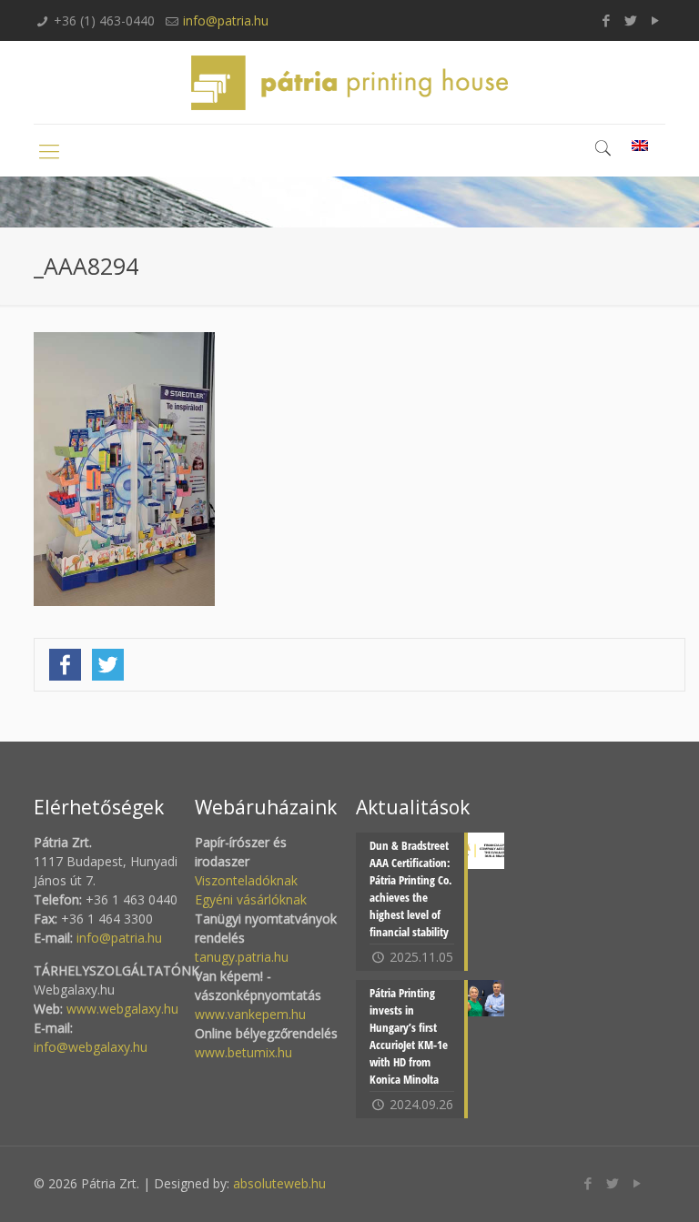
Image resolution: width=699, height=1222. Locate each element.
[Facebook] (606, 20)
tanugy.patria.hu (242, 956)
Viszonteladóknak (246, 880)
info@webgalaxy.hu (90, 1046)
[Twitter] (631, 20)
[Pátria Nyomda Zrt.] (349, 82)
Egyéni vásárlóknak (251, 899)
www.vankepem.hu (250, 1014)
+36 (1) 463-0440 (104, 20)
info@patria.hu (225, 20)
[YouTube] (655, 20)
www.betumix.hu (243, 1052)
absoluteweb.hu (279, 1183)
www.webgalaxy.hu (120, 1008)
